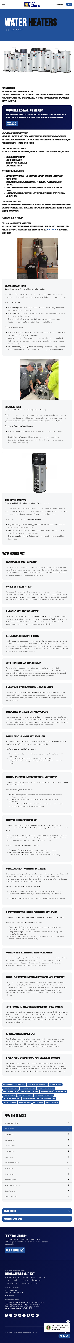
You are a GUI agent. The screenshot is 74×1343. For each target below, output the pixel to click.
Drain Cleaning (9, 1134)
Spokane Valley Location (13, 1287)
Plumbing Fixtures (10, 1180)
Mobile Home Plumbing (12, 1163)
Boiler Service (9, 1168)
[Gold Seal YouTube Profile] (19, 1315)
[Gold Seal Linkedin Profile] (32, 1315)
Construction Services (13, 1218)
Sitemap (34, 1332)
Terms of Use (8, 1332)
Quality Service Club (11, 1197)
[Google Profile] (6, 1315)
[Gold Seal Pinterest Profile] (37, 1315)
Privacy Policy (18, 1332)
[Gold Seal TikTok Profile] (28, 1315)
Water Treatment (10, 1151)
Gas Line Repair (9, 1146)
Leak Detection (9, 1140)
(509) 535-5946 (59, 4)
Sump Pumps (9, 1157)
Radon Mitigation (10, 1174)
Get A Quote (11, 123)
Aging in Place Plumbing (12, 1185)
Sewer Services (10, 1211)
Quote (69, 4)
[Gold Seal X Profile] (24, 1315)
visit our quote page (13, 1242)
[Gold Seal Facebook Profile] (10, 1315)
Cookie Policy (27, 1332)
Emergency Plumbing (11, 1123)
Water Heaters (9, 1129)
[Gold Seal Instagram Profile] (15, 1315)
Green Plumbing (10, 1191)
